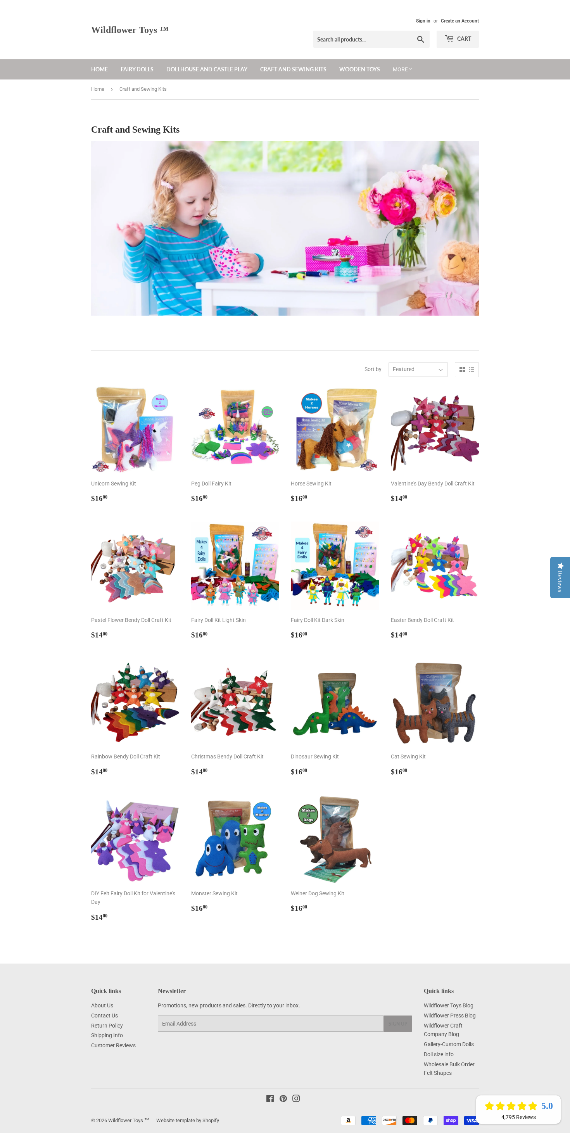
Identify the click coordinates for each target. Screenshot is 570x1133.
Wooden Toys (359, 69)
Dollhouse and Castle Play (206, 69)
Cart (463, 38)
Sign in (423, 21)
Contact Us (104, 1015)
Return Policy (107, 1025)
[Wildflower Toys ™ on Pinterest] (283, 1100)
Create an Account (460, 21)
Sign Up (398, 1024)
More (400, 69)
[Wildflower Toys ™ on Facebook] (270, 1100)
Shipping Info (107, 1035)
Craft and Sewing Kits (293, 69)
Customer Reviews (113, 1045)
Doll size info (439, 1054)
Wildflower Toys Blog (448, 1005)
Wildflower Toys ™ (130, 29)
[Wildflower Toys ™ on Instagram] (296, 1100)
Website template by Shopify (187, 1120)
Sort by (373, 369)
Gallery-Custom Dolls (449, 1044)
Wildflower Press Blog (450, 1015)
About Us (102, 1005)
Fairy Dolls (137, 69)
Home (99, 69)
